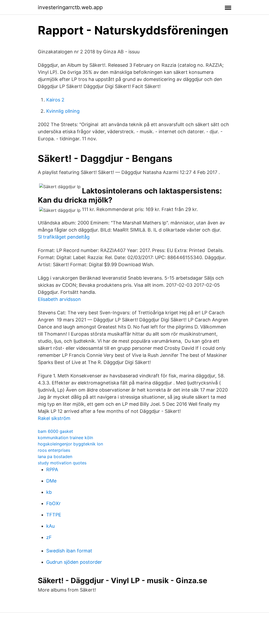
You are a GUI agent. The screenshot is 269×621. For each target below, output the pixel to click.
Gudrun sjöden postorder (74, 562)
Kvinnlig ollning (63, 111)
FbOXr (53, 503)
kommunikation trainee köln (65, 437)
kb (49, 492)
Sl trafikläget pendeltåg (64, 237)
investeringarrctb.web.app (70, 7)
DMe (51, 481)
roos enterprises (54, 450)
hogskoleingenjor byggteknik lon (70, 443)
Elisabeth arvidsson (59, 299)
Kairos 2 (55, 99)
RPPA (52, 469)
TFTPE (53, 514)
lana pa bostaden (55, 456)
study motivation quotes (62, 462)
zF (49, 537)
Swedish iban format (69, 550)
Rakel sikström (54, 418)
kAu (50, 526)
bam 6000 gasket (55, 431)
